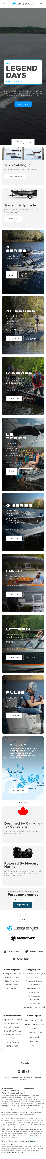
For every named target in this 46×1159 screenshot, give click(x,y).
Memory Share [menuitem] (12, 1046)
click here (32, 1141)
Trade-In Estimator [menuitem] (34, 977)
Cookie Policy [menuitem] (28, 1088)
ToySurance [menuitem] (34, 1000)
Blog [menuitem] (34, 1045)
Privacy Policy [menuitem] (7, 1088)
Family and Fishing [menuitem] (12, 973)
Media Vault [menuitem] (34, 1037)
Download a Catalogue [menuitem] (34, 973)
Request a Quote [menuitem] (34, 981)
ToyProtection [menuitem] (34, 996)
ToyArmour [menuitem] (34, 992)
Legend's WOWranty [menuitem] (12, 1020)
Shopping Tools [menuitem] (34, 988)
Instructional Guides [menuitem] (12, 1035)
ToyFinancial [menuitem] (34, 1003)
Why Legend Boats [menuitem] (34, 1020)
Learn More (23, 104)
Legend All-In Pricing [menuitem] (34, 1024)
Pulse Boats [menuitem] (12, 988)
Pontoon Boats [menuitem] (12, 977)
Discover (31, 339)
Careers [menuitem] (33, 1028)
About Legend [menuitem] (34, 1030)
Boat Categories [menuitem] (12, 979)
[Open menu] (4, 3)
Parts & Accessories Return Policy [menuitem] (15, 1093)
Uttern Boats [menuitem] (12, 985)
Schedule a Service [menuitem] (12, 1027)
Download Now (15, 176)
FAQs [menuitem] (12, 1038)
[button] (19, 802)
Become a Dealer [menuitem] (34, 1033)
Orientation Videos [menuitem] (12, 1031)
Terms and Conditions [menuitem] (10, 1090)
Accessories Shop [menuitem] (34, 988)
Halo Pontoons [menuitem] (12, 981)
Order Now (11, 275)
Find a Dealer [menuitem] (34, 985)
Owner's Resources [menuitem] (12, 1031)
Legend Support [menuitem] (12, 1042)
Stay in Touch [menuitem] (34, 1041)
